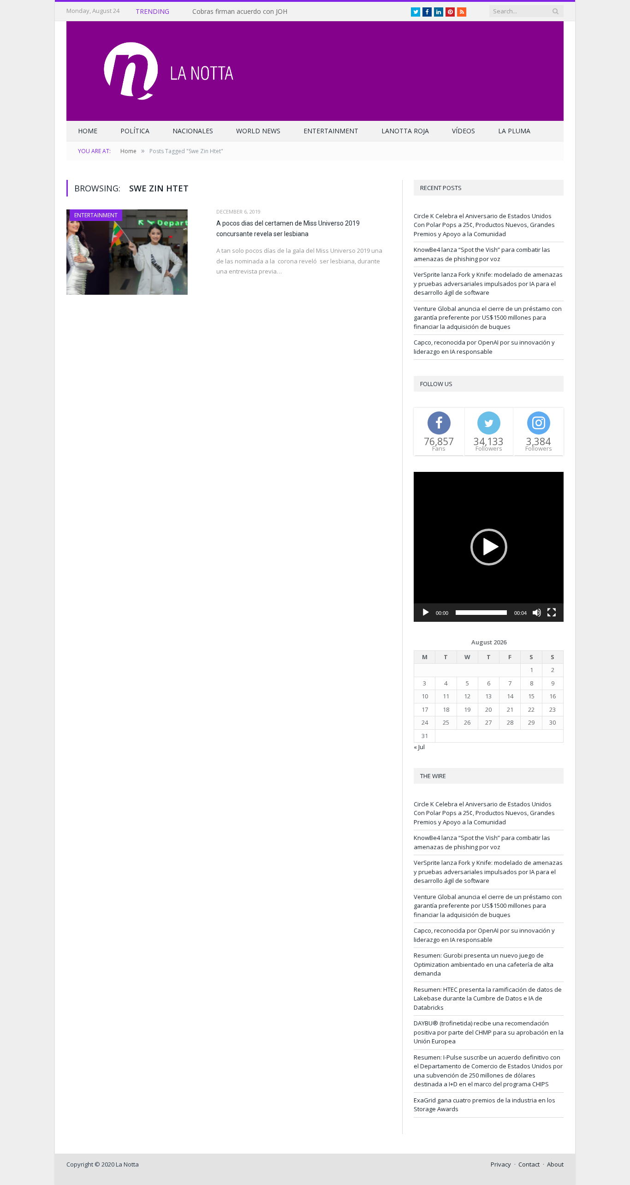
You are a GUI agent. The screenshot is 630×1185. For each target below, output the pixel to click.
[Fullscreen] (551, 612)
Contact (529, 1164)
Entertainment (330, 130)
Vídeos (463, 130)
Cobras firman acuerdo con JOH (239, 11)
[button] (488, 547)
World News (258, 130)
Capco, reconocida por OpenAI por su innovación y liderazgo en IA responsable (484, 347)
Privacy (501, 1164)
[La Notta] (315, 69)
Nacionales (192, 130)
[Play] (425, 612)
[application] (489, 547)
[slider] (481, 612)
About (555, 1164)
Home (87, 130)
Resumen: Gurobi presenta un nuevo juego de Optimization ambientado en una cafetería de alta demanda (483, 964)
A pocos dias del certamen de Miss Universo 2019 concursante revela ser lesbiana (288, 229)
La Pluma (514, 130)
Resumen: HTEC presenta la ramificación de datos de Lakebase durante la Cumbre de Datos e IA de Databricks (488, 998)
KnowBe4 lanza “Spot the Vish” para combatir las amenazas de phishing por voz (482, 254)
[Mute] (536, 612)
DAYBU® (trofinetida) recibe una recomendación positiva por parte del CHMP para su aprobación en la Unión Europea (489, 1032)
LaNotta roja (405, 130)
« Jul (419, 747)
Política (134, 130)
